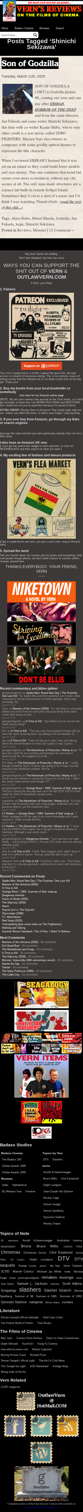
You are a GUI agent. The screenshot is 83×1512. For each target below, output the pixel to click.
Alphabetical (19, 1184)
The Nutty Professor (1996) (18, 971)
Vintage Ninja (60, 1366)
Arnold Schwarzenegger (57, 1172)
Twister (6, 967)
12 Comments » (61, 229)
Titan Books (44, 1323)
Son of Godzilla (30, 63)
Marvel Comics (23, 1271)
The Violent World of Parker (17, 1323)
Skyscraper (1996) (12, 913)
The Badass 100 (11, 1159)
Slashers (57, 1159)
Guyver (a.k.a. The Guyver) (18, 909)
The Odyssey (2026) (14, 902)
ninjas (12, 1278)
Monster (39, 229)
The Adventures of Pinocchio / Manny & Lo (51, 750)
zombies (67, 1302)
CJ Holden (8, 813)
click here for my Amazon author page (41, 395)
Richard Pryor (38, 1354)
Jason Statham (72, 1265)
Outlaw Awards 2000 (14, 1172)
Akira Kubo (20, 218)
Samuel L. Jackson (32, 1283)
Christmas (10, 1252)
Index (5, 1184)
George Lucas (27, 1265)
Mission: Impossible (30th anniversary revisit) (28, 960)
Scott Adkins (72, 1284)
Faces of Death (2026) (15, 898)
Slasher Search (57, 1290)
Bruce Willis (50, 1178)
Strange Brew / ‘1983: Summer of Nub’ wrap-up (53, 788)
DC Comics (18, 1259)
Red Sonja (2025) (12, 920)
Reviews (44, 28)
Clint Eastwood (70, 1178)
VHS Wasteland (39, 1366)
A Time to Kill (34, 721)
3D (2, 1240)
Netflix (67, 1271)
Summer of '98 (24, 1296)
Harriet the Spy (11, 963)
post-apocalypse (28, 1277)
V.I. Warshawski (11, 916)
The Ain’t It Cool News (52, 1360)
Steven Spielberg (53, 1210)
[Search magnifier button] (35, 35)
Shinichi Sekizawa (40, 223)
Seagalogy (8, 1290)
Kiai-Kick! (27, 1343)
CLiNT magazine (10, 1386)
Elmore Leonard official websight (20, 1317)
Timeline (30, 1191)
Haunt (5, 906)
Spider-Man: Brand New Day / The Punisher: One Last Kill (36, 880)
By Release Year (12, 1191)
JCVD (5, 1271)
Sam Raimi (7, 1284)
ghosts (43, 1266)
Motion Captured (41, 1349)
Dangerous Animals (37, 838)
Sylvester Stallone (54, 1217)
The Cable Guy (11, 974)
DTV (46, 1159)
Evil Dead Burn (11, 945)
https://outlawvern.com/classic (41, 1507)
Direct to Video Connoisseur (62, 1338)
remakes (49, 1277)
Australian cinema (69, 1240)
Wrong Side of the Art (13, 1371)
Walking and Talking (13, 927)
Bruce (26, 1246)
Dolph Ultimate (9, 1343)
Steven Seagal (51, 1204)
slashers (30, 1289)
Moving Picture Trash (13, 1354)
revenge (66, 1277)
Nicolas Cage (51, 1197)
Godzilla (63, 218)
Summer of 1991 (71, 1296)
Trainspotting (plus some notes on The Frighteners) (32, 924)
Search (60, 28)
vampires (36, 1302)
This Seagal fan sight (13, 1366)
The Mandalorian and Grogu (18, 949)
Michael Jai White (49, 1271)
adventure (13, 1240)
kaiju (19, 223)
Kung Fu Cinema (47, 1343)
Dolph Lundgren (52, 1184)
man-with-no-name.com (14, 1349)
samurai (54, 1284)
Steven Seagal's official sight (18, 1360)
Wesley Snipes (52, 1223)
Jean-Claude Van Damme (58, 1191)
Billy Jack (6, 1338)
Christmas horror (35, 1252)
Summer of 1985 (46, 1296)
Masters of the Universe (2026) (31, 708)
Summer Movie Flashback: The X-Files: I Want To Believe (36, 931)
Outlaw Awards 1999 (14, 1165)
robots (79, 1278)
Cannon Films (73, 1246)
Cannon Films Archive (29, 1338)
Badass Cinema (24, 28)
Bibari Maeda (43, 218)
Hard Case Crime (53, 1317)
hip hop (55, 1265)
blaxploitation (8, 1246)
